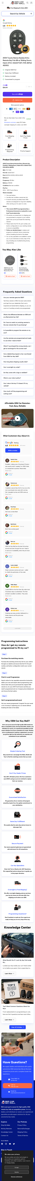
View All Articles (16, 1027)
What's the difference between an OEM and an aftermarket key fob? (17, 316)
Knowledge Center (7, 1132)
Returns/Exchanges (24, 1128)
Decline (17, 1172)
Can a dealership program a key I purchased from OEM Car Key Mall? (17, 355)
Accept (17, 1167)
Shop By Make (5, 1125)
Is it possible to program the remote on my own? (17, 331)
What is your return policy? (12, 378)
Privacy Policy (22, 1125)
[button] (3, 3)
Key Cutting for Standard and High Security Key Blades (24, 269)
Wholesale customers (10, 122)
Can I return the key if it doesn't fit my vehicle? (16, 384)
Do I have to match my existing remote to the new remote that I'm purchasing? (17, 323)
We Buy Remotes (6, 1128)
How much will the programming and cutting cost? (15, 392)
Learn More (8, 973)
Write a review (12, 450)
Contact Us (4, 1135)
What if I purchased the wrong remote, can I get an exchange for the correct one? (17, 347)
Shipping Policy (22, 1132)
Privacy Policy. (11, 1162)
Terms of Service (23, 1135)
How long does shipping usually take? (16, 362)
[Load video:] (17, 418)
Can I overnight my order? (12, 367)
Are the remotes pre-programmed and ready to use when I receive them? (17, 339)
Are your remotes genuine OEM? (14, 297)
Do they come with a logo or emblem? (15, 372)
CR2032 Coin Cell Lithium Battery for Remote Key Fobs (8, 269)
